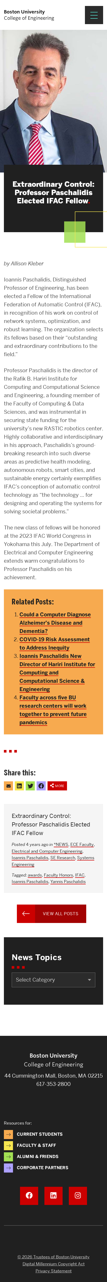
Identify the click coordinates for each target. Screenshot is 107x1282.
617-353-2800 (53, 1084)
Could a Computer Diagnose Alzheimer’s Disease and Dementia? (55, 623)
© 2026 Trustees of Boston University (53, 1257)
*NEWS (61, 844)
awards (35, 875)
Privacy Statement (54, 1271)
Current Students (40, 1134)
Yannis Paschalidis (68, 881)
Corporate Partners (42, 1167)
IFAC (79, 875)
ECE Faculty (82, 844)
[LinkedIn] (53, 1196)
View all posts (61, 913)
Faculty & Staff (36, 1145)
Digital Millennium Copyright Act (54, 1264)
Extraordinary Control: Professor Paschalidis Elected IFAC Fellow (51, 824)
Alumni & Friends (37, 1156)
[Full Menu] (94, 15)
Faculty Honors (58, 875)
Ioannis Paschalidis (30, 857)
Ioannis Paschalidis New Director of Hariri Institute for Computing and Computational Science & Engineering (57, 673)
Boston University (53, 1239)
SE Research (62, 857)
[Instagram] (78, 1196)
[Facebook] (29, 1196)
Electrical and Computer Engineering (47, 851)
